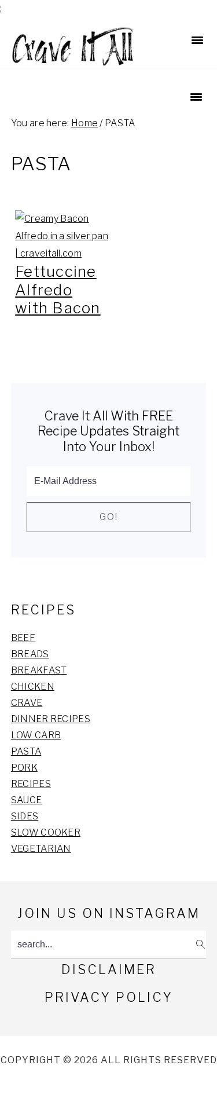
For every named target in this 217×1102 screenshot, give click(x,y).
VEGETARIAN (41, 848)
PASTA (26, 751)
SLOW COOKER (45, 832)
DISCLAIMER (108, 969)
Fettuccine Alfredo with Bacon (58, 289)
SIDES (25, 816)
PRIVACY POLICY (109, 997)
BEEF (23, 637)
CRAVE (27, 702)
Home (84, 123)
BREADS (30, 654)
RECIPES (31, 783)
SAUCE (26, 800)
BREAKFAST (39, 670)
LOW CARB (36, 735)
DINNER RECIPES (50, 718)
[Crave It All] (73, 60)
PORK (24, 767)
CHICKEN (32, 686)
